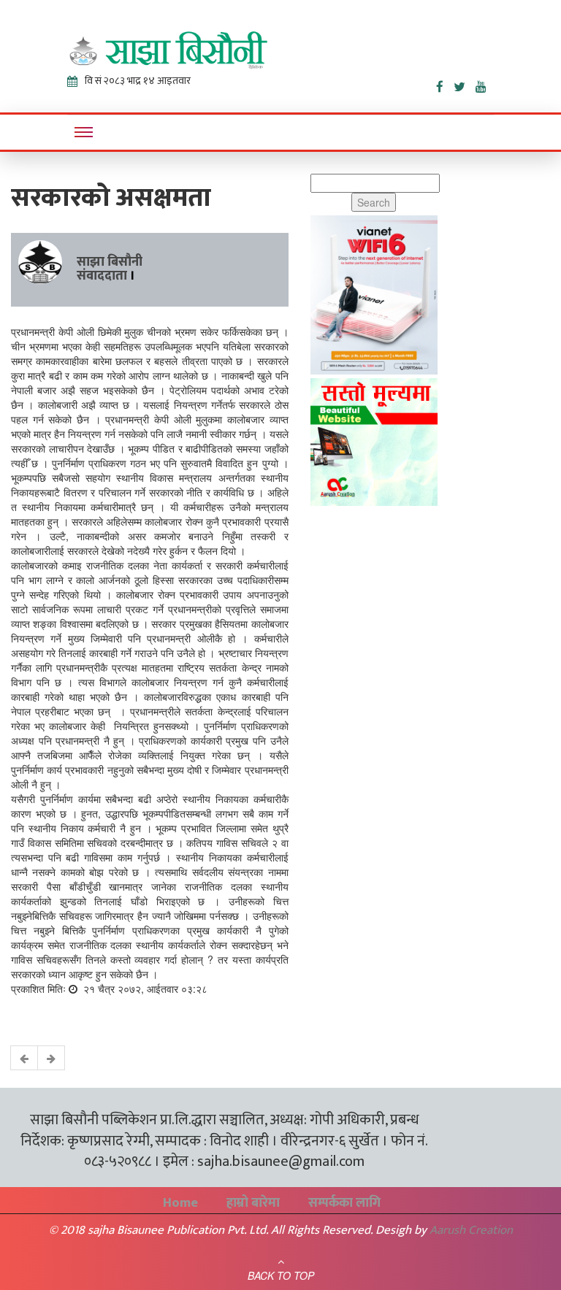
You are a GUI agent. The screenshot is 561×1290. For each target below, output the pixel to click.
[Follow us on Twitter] (465, 84)
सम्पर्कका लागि (344, 1203)
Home (180, 1203)
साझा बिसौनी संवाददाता (109, 269)
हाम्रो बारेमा (253, 1203)
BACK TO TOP (281, 1275)
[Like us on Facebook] (445, 84)
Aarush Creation (471, 1230)
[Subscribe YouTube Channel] (485, 84)
